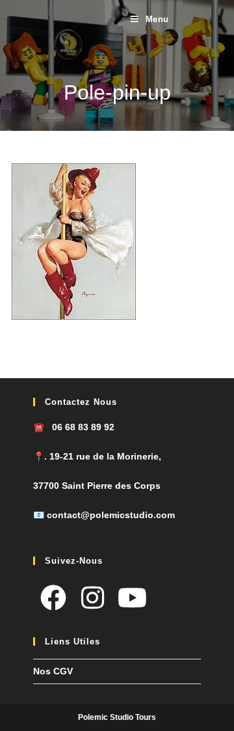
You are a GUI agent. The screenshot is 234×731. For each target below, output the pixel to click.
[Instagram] (92, 598)
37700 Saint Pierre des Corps (97, 485)
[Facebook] (53, 598)
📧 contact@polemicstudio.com (104, 515)
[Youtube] (132, 598)
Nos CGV (53, 671)
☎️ (73, 427)
